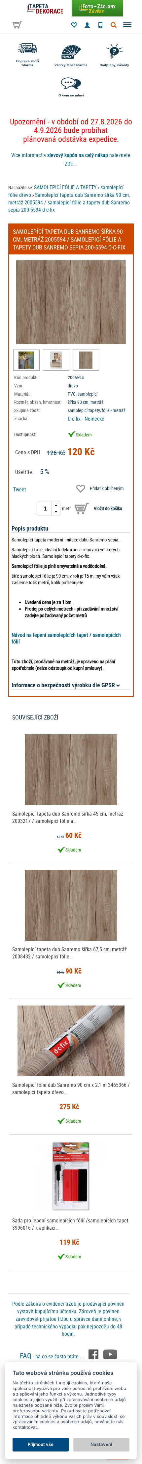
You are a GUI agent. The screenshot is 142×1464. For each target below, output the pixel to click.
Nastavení (101, 1444)
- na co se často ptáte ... (52, 1356)
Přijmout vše (40, 1444)
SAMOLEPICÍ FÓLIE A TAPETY (65, 187)
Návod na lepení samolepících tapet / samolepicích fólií (66, 638)
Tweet (19, 489)
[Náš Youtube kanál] (110, 1353)
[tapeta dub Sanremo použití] (26, 360)
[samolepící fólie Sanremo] (56, 360)
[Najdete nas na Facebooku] (94, 1353)
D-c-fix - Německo (86, 418)
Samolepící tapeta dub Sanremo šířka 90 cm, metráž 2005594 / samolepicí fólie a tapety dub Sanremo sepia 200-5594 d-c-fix (69, 202)
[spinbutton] (45, 508)
